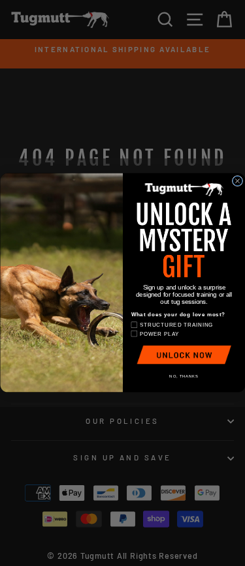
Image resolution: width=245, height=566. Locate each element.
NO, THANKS (184, 377)
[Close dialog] (237, 181)
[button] (184, 355)
